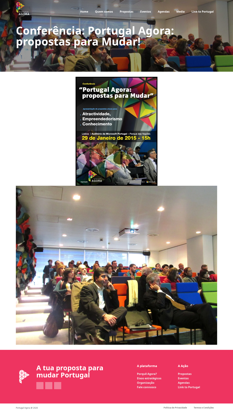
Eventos (145, 11)
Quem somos (104, 11)
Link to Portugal (203, 11)
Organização (145, 383)
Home (84, 11)
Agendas (164, 11)
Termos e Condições (204, 407)
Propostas (126, 11)
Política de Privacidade (175, 407)
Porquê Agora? (147, 374)
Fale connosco (146, 387)
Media (180, 11)
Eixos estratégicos (149, 378)
